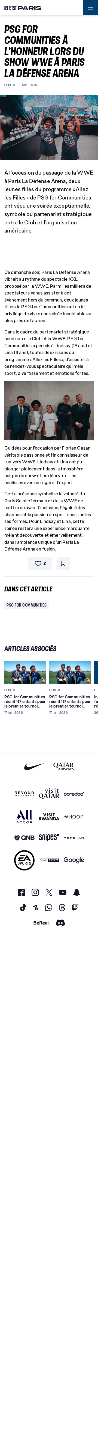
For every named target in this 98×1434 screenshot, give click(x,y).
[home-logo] (22, 7)
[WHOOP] (74, 817)
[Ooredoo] (74, 793)
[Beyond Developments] (24, 793)
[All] (24, 817)
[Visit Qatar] (49, 793)
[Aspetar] (74, 838)
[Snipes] (49, 838)
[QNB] (24, 838)
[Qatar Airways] (63, 766)
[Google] (74, 860)
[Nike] (34, 766)
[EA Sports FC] (24, 860)
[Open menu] (90, 7)
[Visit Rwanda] (49, 817)
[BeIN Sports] (49, 860)
